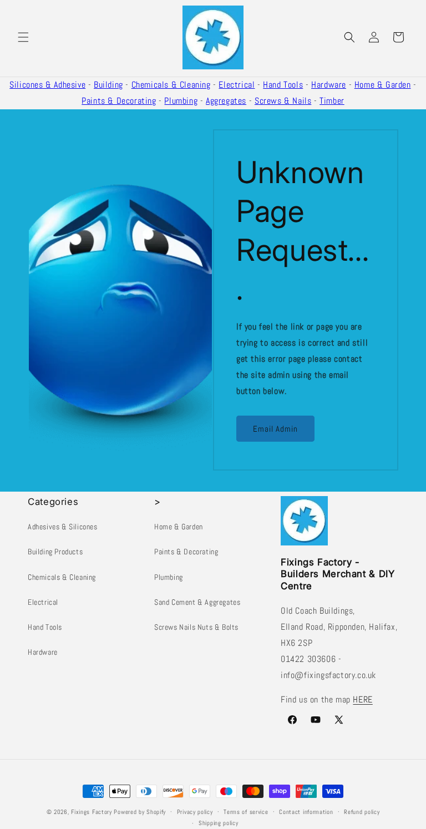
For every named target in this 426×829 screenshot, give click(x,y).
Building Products (55, 552)
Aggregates (226, 101)
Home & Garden (382, 84)
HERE (362, 699)
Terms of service (246, 812)
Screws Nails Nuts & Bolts (196, 627)
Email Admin (275, 428)
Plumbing (180, 101)
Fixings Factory (91, 812)
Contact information (306, 812)
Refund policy (361, 812)
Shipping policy (219, 823)
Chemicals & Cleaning (171, 84)
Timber (332, 101)
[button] (23, 37)
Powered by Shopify (140, 812)
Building (108, 84)
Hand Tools (283, 84)
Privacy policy (195, 812)
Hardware (328, 84)
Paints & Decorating (119, 101)
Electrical (237, 84)
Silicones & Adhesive (47, 84)
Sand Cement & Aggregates (197, 602)
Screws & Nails (283, 101)
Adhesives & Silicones (63, 527)
